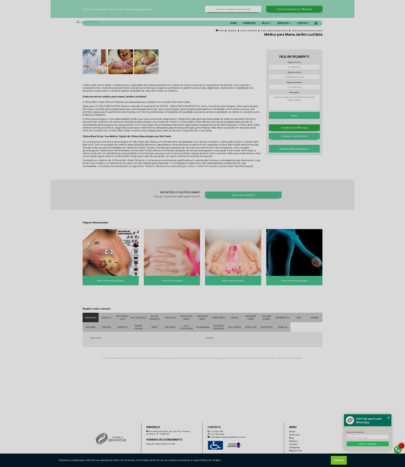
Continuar (339, 460)
